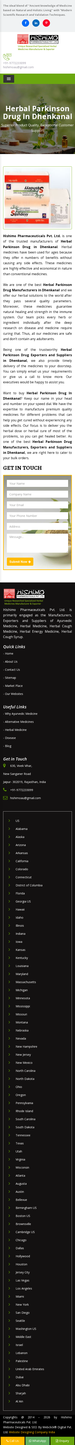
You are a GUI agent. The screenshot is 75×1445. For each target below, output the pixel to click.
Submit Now (18, 562)
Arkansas (22, 853)
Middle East (23, 1337)
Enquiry (63, 1441)
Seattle (20, 1321)
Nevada (21, 1038)
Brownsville (23, 1224)
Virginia (20, 1159)
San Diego (23, 1313)
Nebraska (22, 1030)
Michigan (22, 990)
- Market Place (13, 686)
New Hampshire (26, 1046)
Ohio (19, 1087)
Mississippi (23, 1006)
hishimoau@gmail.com (18, 67)
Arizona (21, 845)
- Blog (7, 746)
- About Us (10, 661)
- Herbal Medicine (15, 730)
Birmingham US (26, 1208)
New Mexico (24, 1063)
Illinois (20, 925)
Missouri (21, 1014)
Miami (20, 1296)
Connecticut (24, 877)
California (22, 861)
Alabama (22, 829)
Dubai (20, 1377)
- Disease (9, 738)
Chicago (21, 1240)
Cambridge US (25, 1232)
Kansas (20, 950)
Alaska (20, 837)
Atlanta (20, 1175)
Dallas (20, 1248)
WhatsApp (38, 1441)
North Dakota (25, 1079)
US (17, 821)
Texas (20, 1143)
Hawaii (20, 909)
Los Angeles (24, 1288)
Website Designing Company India (32, 1432)
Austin (20, 1192)
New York (22, 1304)
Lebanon (22, 1353)
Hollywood (23, 1256)
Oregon (21, 1095)
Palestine (22, 1361)
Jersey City (23, 1272)
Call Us (14, 1441)
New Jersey (23, 1055)
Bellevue (21, 1200)
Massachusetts (26, 982)
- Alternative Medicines (18, 722)
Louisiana (22, 966)
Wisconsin (22, 1167)
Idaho (19, 917)
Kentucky (22, 958)
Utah (19, 1151)
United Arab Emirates (30, 1369)
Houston (21, 1264)
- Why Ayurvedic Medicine (20, 714)
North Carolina (25, 1071)
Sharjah (21, 1393)
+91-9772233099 (14, 63)
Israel (19, 1345)
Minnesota (23, 998)
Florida (20, 893)
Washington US (26, 1329)
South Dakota (25, 1127)
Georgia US (23, 901)
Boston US (23, 1216)
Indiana (20, 934)
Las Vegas (22, 1280)
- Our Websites (13, 694)
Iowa (19, 942)
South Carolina (25, 1119)
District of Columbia (29, 885)
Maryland (22, 974)
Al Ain (19, 1401)
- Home (8, 653)
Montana (22, 1022)
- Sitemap (9, 678)
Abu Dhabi (23, 1385)
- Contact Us (11, 670)
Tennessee (23, 1135)
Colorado (22, 869)
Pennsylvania (24, 1103)
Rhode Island (24, 1111)
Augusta (21, 1184)
